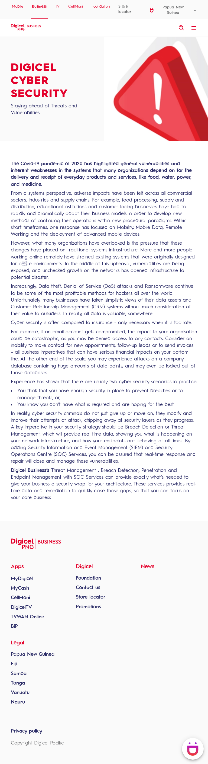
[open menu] (194, 28)
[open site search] (181, 28)
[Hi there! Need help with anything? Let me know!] (193, 749)
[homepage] (26, 29)
